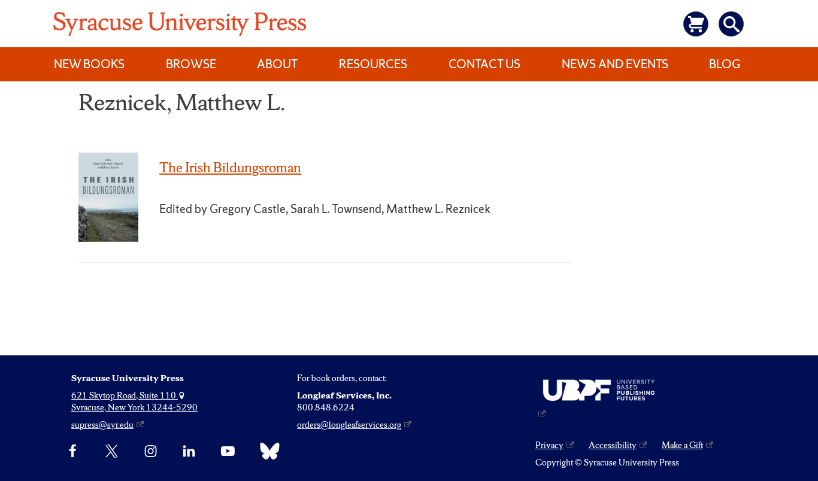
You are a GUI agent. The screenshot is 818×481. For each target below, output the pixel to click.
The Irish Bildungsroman (230, 167)
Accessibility (613, 445)
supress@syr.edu (102, 424)
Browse (191, 64)
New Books (89, 64)
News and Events (615, 64)
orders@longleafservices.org (349, 424)
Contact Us (484, 64)
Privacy (549, 445)
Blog (724, 64)
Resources (373, 64)
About (277, 64)
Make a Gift (682, 445)
